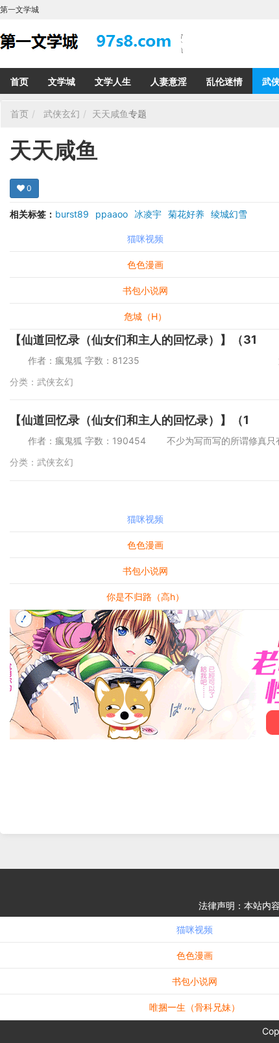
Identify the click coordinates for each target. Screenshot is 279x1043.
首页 (19, 81)
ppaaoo (111, 213)
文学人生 (113, 81)
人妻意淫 (169, 81)
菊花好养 (186, 213)
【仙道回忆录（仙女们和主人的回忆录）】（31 (133, 339)
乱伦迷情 (224, 81)
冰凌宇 (148, 213)
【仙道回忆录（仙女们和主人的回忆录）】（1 (129, 420)
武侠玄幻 (61, 113)
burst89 (72, 213)
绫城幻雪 (229, 213)
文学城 (61, 81)
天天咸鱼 (110, 113)
